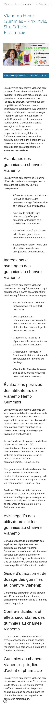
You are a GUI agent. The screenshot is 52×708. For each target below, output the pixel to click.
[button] (5, 702)
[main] (26, 24)
